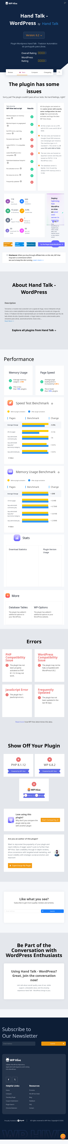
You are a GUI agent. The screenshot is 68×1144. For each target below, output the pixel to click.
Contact (31, 1108)
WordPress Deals (34, 1094)
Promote (32, 1090)
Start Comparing (49, 820)
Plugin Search (10, 1104)
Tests (23, 72)
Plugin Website (17, 244)
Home (8, 1090)
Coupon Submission (12, 1101)
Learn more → (38, 260)
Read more (19, 722)
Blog (30, 1097)
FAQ (30, 1104)
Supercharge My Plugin (21, 865)
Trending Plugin (11, 1097)
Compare (34, 72)
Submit (52, 911)
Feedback (32, 1101)
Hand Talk (50, 23)
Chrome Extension (11, 1108)
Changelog (47, 72)
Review (10, 72)
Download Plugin (6, 244)
